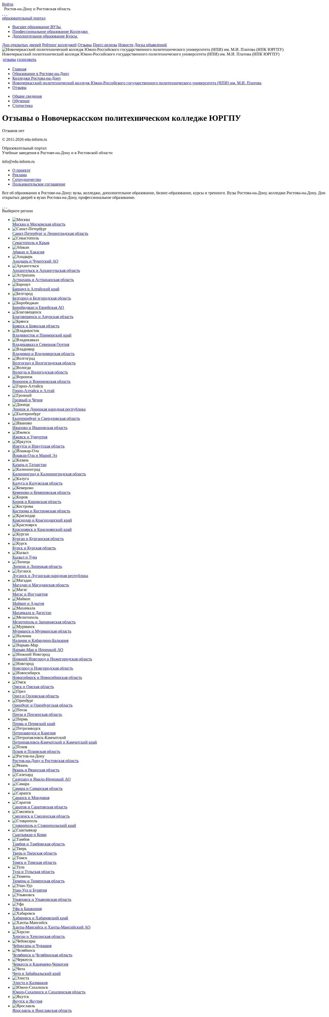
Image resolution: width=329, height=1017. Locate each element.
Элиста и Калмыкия (30, 983)
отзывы (9, 59)
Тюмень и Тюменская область (38, 881)
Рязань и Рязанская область (35, 770)
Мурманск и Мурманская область (41, 631)
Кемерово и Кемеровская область (41, 492)
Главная (19, 69)
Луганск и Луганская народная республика (50, 576)
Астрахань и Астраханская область (43, 280)
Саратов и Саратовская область (39, 807)
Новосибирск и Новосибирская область (47, 677)
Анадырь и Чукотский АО (35, 261)
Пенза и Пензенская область (37, 714)
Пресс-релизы (105, 45)
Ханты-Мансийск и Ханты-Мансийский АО (51, 927)
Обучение (21, 101)
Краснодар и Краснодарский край (42, 520)
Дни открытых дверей (21, 45)
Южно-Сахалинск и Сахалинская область (48, 992)
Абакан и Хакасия (28, 252)
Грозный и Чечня (27, 400)
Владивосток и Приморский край (41, 335)
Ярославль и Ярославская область (42, 1010)
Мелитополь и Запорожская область (44, 622)
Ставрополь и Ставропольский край (44, 825)
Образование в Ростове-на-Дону (40, 73)
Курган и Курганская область (38, 539)
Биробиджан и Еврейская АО (38, 307)
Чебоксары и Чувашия (31, 946)
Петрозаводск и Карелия (34, 733)
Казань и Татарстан (29, 465)
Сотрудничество (26, 179)
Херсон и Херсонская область (38, 936)
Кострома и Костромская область (41, 511)
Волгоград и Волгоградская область (44, 363)
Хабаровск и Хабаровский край (40, 918)
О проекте (21, 170)
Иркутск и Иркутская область (38, 446)
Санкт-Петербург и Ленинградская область (50, 233)
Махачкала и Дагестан (31, 613)
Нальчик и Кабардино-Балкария (40, 640)
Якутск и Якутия (27, 1001)
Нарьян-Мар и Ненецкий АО (37, 650)
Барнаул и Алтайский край (35, 289)
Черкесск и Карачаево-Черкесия (40, 964)
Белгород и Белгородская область (41, 298)
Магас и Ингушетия (30, 594)
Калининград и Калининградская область (49, 474)
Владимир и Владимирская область (43, 354)
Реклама (19, 175)
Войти (7, 4)
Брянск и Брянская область (35, 326)
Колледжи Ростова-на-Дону (36, 78)
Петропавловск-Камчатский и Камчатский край (54, 742)
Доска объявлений (150, 45)
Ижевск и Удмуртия (29, 437)
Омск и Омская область (33, 687)
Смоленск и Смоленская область (41, 816)
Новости (125, 45)
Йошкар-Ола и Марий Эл (34, 455)
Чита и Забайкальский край (36, 973)
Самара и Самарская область (37, 788)
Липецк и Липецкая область (37, 566)
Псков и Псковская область (36, 751)
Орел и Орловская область (35, 696)
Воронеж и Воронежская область (41, 381)
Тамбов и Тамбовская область (38, 844)
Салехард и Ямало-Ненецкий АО (41, 779)
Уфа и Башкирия (27, 909)
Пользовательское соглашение (38, 184)
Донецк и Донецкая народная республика (49, 409)
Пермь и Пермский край (33, 724)
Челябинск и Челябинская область (42, 955)
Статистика (22, 105)
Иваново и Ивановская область (39, 428)
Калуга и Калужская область (37, 483)
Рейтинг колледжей (59, 45)
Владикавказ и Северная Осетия (40, 344)
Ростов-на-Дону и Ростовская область (45, 761)
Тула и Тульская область (33, 872)
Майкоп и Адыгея (28, 603)
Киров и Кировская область (36, 502)
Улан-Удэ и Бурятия (29, 890)
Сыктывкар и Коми (29, 835)
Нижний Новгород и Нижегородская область (52, 659)
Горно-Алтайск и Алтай (33, 391)
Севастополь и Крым (30, 243)
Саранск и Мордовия (30, 798)
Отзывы (85, 45)
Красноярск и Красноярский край (42, 529)
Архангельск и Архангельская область (46, 270)
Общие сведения (27, 96)
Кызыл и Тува (24, 557)
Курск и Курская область (34, 548)
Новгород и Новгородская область (42, 668)
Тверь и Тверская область (34, 853)
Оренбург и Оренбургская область (42, 705)
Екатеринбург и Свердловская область (46, 418)
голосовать (26, 59)
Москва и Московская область (38, 224)
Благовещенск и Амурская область (42, 317)
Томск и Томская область (34, 862)
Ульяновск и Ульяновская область (41, 899)
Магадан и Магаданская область (40, 585)
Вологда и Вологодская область (40, 372)
